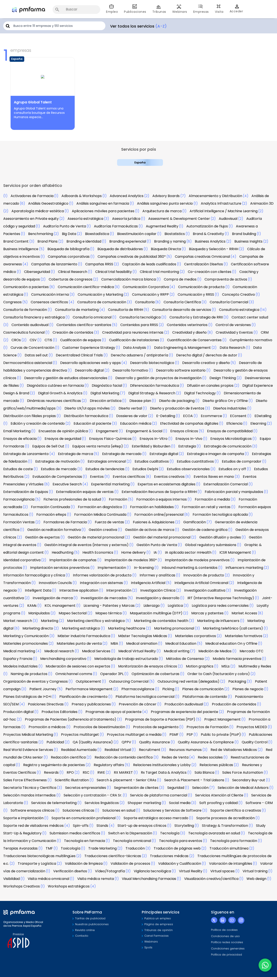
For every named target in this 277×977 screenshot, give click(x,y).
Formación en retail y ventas (206, 506)
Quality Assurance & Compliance (206, 742)
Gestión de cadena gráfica (204, 529)
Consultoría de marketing (77, 309)
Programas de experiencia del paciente (184, 711)
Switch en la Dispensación (130, 833)
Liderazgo (151, 605)
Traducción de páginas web (177, 848)
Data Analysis (134, 347)
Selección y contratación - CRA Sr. (93, 795)
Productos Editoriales (59, 711)
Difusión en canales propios (210, 385)
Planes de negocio (247, 689)
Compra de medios (180, 279)
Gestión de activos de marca (149, 529)
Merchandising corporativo (63, 658)
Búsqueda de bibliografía (68, 248)
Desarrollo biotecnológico (152, 362)
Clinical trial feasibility (113, 271)
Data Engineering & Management (182, 347)
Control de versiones (233, 324)
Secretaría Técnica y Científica (29, 787)
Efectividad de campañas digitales (189, 423)
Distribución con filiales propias (29, 415)
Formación (118, 499)
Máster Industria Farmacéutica (84, 635)
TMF (49, 848)
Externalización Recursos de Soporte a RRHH (159, 491)
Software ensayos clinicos (33, 810)
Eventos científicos (129, 476)
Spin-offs (81, 825)
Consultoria (145, 302)
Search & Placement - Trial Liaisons (194, 780)
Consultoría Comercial (229, 302)
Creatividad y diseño (189, 332)
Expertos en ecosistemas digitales (166, 484)
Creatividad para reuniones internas (132, 332)
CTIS (48, 340)
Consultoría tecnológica (140, 317)
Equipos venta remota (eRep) (97, 446)
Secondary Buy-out (248, 780)
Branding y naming (170, 241)
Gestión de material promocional (96, 537)
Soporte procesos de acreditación (225, 818)
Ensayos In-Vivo (189, 438)
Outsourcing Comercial (128, 681)
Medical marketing (19, 651)
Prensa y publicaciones (91, 704)
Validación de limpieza (84, 863)
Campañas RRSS (99, 264)
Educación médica (135, 423)
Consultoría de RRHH (125, 309)
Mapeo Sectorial (73, 613)
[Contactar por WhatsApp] (265, 965)
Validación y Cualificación (179, 863)
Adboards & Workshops (81, 195)
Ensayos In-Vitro (153, 438)
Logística (175, 605)
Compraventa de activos (226, 279)
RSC (86, 772)
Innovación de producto (203, 575)
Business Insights (248, 241)
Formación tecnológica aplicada (220, 514)
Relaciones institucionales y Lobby (162, 764)
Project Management (222, 719)
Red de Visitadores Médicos (234, 749)
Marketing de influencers (218, 620)
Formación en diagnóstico (100, 506)
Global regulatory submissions (210, 544)
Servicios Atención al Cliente (219, 795)
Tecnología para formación (233, 840)
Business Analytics (210, 241)
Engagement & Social (144, 431)
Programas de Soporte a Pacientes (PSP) (160, 719)
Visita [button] (219, 12)
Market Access (244, 613)
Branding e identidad (83, 241)
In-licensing (144, 567)
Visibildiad (11, 878)
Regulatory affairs (109, 764)
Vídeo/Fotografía (110, 871)
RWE (101, 772)
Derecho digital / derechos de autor (206, 355)
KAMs (32, 605)
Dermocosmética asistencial (27, 362)
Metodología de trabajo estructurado (126, 658)
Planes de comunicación (203, 689)
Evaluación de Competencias (57, 476)
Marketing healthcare (126, 628)
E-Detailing (165, 415)
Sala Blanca (204, 772)
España (140, 162)
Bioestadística (97, 233)
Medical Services (96, 651)
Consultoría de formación (25, 309)
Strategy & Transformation (225, 825)
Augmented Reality (162, 226)
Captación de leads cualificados (149, 264)
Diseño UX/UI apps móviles (87, 408)
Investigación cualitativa (204, 590)
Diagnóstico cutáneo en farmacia (55, 385)
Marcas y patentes (207, 613)
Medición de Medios (215, 651)
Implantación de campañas (73, 560)
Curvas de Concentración (32, 347)
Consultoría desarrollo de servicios (181, 309)
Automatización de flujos (207, 226)
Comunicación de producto (201, 286)
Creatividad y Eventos (234, 332)
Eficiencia (234, 423)
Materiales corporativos (195, 635)
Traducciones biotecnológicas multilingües (39, 855)
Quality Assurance (154, 742)
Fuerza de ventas (109, 522)
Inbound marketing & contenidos (189, 567)
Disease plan (140, 400)
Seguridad (175, 787)
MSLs (225, 666)
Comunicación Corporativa (146, 286)
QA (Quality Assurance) (93, 742)
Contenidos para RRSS (139, 324)
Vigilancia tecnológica (152, 871)
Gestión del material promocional (161, 537)
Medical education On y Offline (231, 643)
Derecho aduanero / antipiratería (139, 355)
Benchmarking (40, 233)
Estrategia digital (164, 453)
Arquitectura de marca (162, 211)
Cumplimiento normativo (251, 340)
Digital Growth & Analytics (60, 393)
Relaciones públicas (216, 764)
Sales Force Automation (242, 772)
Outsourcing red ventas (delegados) (188, 681)
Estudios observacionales (188, 468)
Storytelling (184, 825)
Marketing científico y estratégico (96, 620)
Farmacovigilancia (18, 499)
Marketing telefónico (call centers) (233, 628)
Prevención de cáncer (137, 704)
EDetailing (262, 415)
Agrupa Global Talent (33, 102)
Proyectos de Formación (208, 726)
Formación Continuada (50, 506)
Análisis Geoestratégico (48, 203)
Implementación (112, 567)
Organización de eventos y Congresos (35, 681)
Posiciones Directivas (46, 704)
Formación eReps (51, 514)
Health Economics (97, 552)
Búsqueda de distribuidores (120, 248)
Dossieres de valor (131, 415)
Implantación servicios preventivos (60, 567)
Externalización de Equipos (25, 491)
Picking (168, 689)
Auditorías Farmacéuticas (116, 226)
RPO (70, 772)
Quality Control (254, 742)
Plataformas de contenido (204, 696)
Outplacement (88, 681)
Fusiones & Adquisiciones (153, 522)
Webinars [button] (179, 12)
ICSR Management (235, 552)
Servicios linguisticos (102, 802)
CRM (265, 332)
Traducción (135, 848)
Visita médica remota (95, 878)
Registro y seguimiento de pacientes (54, 764)
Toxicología (70, 848)
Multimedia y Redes (254, 666)
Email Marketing (17, 431)
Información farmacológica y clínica (34, 575)
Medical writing (176, 651)
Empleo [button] (112, 12)
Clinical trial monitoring (159, 271)
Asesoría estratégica (85, 218)
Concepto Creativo (238, 294)
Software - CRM (259, 802)
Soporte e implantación (23, 818)
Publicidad (55, 742)
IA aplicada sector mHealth (188, 552)
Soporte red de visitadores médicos (33, 825)
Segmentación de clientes (136, 787)
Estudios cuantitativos (195, 461)
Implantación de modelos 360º (131, 560)
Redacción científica (68, 757)
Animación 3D (262, 203)
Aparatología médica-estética (37, 211)
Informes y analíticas (157, 575)
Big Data (69, 233)
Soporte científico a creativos (235, 810)
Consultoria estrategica (239, 309)
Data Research (232, 347)
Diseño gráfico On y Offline (225, 400)
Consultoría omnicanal (92, 317)
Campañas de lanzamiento (54, 264)
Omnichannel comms (73, 673)
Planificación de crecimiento (83, 696)
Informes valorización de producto (102, 575)
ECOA (188, 415)
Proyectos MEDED (252, 726)
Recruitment (149, 749)
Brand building (244, 233)
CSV (33, 340)
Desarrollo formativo (130, 370)
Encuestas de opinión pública (63, 431)
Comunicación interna (50, 294)
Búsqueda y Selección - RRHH (213, 248)
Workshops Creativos (21, 886)
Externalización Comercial (225, 484)
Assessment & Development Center (179, 218)
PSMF (174, 734)
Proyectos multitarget (80, 734)
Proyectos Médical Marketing (28, 734)
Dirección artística (105, 400)
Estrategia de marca (75, 453)
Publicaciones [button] (135, 12)
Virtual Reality (190, 871)
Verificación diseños (70, 871)
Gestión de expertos (42, 537)
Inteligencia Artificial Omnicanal (201, 582)
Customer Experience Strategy (88, 347)
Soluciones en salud (118, 810)
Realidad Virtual (118, 749)
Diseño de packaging (177, 400)
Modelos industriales (20, 666)
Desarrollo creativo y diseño (206, 362)
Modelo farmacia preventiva (237, 658)
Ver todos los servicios (138, 26)
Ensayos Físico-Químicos (110, 438)
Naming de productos (29, 673)
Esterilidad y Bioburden (151, 446)
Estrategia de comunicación (227, 446)
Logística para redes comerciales (220, 605)
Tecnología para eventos (180, 840)
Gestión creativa (103, 529)
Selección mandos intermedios (29, 795)
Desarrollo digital (89, 370)
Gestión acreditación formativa (54, 529)
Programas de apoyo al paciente (113, 711)
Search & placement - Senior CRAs (126, 780)
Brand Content (16, 241)
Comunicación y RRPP (150, 294)
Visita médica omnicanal (48, 878)
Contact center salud (250, 317)
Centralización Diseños (203, 264)
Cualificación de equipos (80, 340)
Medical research (59, 651)
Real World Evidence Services (28, 749)
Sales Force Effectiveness (25, 780)
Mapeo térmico (108, 613)
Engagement (107, 431)
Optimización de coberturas (155, 673)
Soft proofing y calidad (218, 802)
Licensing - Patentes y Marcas (109, 605)
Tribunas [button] (159, 12)
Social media (179, 802)
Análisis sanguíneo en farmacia (102, 203)
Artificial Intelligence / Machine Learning (224, 211)
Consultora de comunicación (101, 302)
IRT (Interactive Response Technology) (220, 597)
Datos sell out (36, 355)
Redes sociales (210, 757)
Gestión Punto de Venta (157, 544)
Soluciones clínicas (78, 810)
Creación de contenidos (73, 332)
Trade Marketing (102, 848)
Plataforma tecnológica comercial (145, 696)
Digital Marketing (104, 393)
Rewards (51, 772)
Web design (256, 878)
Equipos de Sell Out (48, 446)
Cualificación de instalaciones (134, 340)
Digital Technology (200, 393)
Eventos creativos (169, 476)
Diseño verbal (130, 408)
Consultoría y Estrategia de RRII (196, 317)
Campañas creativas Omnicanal (202, 256)
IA (155, 552)
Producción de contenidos (234, 704)
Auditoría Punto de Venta (64, 226)
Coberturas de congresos (70, 279)
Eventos (97, 476)
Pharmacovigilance (137, 689)
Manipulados (39, 613)
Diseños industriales (229, 408)
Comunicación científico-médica (86, 286)
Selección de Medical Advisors (243, 787)
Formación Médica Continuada (100, 514)
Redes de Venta (175, 757)
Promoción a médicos (47, 726)
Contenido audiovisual (29, 324)
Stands (102, 825)
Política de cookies (224, 930)
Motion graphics (199, 666)
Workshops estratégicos (69, 886)
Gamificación (194, 522)
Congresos (12, 302)
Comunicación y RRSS (196, 294)
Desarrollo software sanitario (181, 370)
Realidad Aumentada (79, 749)
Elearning (258, 423)
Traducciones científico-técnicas (112, 855)
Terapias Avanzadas (20, 848)
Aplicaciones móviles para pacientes (103, 211)
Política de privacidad (226, 955)
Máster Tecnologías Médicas (142, 635)
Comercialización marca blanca (128, 279)
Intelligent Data (38, 590)
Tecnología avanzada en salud (214, 833)
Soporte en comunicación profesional (84, 818)
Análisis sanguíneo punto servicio (165, 203)
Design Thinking (222, 377)
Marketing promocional (174, 628)
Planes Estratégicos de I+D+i (27, 696)
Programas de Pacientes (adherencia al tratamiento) (70, 719)
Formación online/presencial (159, 514)
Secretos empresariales (85, 787)
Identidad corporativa (21, 560)
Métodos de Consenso (185, 658)
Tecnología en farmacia (84, 840)
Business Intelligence (20, 248)
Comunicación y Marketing (100, 294)
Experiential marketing (110, 484)
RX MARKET (123, 772)
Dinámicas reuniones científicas (54, 400)
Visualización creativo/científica (211, 878)
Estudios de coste (18, 468)
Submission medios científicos (75, 833)
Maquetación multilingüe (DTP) (156, 613)
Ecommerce (211, 415)
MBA (114, 643)
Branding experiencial (127, 241)
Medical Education (180, 643)
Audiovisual (228, 218)
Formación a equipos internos (161, 499)
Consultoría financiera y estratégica (34, 317)
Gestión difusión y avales (220, 537)
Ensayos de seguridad (63, 438)
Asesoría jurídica (126, 218)
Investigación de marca (53, 597)
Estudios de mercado (59, 468)
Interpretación (118, 590)
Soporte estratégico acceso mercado (156, 818)
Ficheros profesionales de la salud (72, 499)
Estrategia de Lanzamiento (26, 453)
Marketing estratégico (81, 628)
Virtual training (255, 871)
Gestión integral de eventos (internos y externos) (86, 544)
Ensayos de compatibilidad (230, 431)
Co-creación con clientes (209, 271)
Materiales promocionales (25, 643)
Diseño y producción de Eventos (177, 408)
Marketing (49, 620)
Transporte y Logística (37, 863)
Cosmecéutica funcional (24, 332)
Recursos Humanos (185, 749)
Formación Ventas (19, 522)
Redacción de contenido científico (124, 757)
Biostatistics (174, 233)
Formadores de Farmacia (65, 522)
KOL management (60, 605)
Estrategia (187, 446)
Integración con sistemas (101, 582)
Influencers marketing (244, 567)
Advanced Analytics (126, 195)
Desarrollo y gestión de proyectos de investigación (158, 377)
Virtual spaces (222, 871)
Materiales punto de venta (79, 643)
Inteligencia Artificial (148, 582)
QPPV (126, 742)
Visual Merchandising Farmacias (149, 878)
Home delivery (133, 552)
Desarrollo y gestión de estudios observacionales (65, 377)
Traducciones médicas (169, 855)
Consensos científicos (49, 302)
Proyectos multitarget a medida (134, 734)
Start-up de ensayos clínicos (142, 825)
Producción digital (18, 711)
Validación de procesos (130, 863)
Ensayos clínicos (184, 431)
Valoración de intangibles (230, 863)
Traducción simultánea (228, 848)
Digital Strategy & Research (151, 393)
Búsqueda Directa (166, 248)
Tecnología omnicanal (132, 840)
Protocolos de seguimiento (156, 726)
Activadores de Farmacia (32, 195)
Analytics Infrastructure (221, 203)
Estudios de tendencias (104, 468)
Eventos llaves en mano (214, 476)
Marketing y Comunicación (26, 635)
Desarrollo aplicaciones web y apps (90, 362)
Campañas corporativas (69, 256)
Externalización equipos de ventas (85, 491)
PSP (190, 734)
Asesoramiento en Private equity (31, 218)
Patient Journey (42, 689)
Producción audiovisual (183, 704)
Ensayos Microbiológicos (231, 438)
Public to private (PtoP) (221, 734)
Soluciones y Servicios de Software (172, 810)
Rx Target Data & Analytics (164, 772)
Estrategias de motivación (57, 461)
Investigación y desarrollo (157, 597)
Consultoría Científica (182, 302)
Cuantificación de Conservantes (194, 340)
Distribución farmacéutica (86, 415)
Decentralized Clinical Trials (79, 355)
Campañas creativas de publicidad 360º (132, 256)
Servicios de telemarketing (54, 802)
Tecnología (169, 833)
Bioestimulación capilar (136, 233)
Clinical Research (72, 271)
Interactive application (78, 590)
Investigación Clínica (157, 590)
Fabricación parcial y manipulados (234, 491)
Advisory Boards (166, 195)
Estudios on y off (232, 468)
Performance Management (89, 689)
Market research (17, 620)
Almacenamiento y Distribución (215, 195)
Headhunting (62, 552)
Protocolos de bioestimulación (99, 726)
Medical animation (141, 643)
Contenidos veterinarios (187, 324)
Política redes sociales (227, 942)
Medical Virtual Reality (137, 651)
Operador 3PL (112, 673)
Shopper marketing (144, 802)
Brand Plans (47, 241)
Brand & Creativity (208, 233)
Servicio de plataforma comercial (158, 795)
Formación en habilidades (152, 506)
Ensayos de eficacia (20, 438)
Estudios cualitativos (152, 461)
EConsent (238, 415)
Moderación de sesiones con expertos (78, 666)
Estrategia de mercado (122, 453)
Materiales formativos (243, 635)
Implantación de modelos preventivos (197, 560)
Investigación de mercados (104, 597)
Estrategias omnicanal (107, 461)
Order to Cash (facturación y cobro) (218, 673)
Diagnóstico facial (107, 385)
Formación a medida (212, 499)
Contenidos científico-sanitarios (83, 324)
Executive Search (67, 484)
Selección (200, 787)
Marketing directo (38, 628)
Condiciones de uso (225, 936)
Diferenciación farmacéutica (154, 385)
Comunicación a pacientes (26, 286)
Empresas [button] (201, 12)
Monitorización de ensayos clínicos (147, 666)
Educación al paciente (92, 423)
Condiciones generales (228, 948)
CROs (16, 340)
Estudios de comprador (241, 461)
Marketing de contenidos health (161, 620)
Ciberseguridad (37, 271)
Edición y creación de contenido (38, 423)
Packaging (237, 681)
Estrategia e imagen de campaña (215, 453)
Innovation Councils (55, 582)
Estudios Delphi (145, 468)
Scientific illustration (72, 780)
